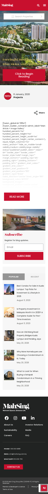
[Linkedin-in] (33, 418)
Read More (16, 197)
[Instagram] (15, 418)
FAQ (27, 435)
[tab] (14, 276)
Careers (8, 435)
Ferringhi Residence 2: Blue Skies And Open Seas (23, 62)
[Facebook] (7, 418)
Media (28, 430)
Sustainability (10, 430)
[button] (44, 5)
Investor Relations (34, 424)
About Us (8, 424)
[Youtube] (24, 418)
